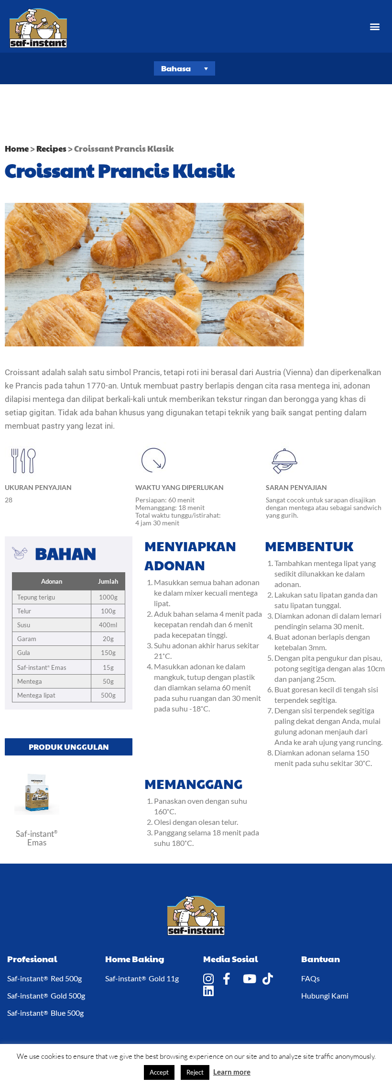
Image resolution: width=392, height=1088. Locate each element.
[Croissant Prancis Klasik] (36, 812)
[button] (374, 26)
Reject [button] (195, 1072)
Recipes (51, 148)
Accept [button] (159, 1072)
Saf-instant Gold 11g (142, 978)
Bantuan (320, 959)
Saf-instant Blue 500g (45, 1012)
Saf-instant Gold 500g (46, 995)
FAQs (310, 978)
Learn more (231, 1071)
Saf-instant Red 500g (44, 978)
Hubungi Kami (324, 995)
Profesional (32, 959)
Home (17, 148)
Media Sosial (230, 959)
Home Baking (134, 959)
